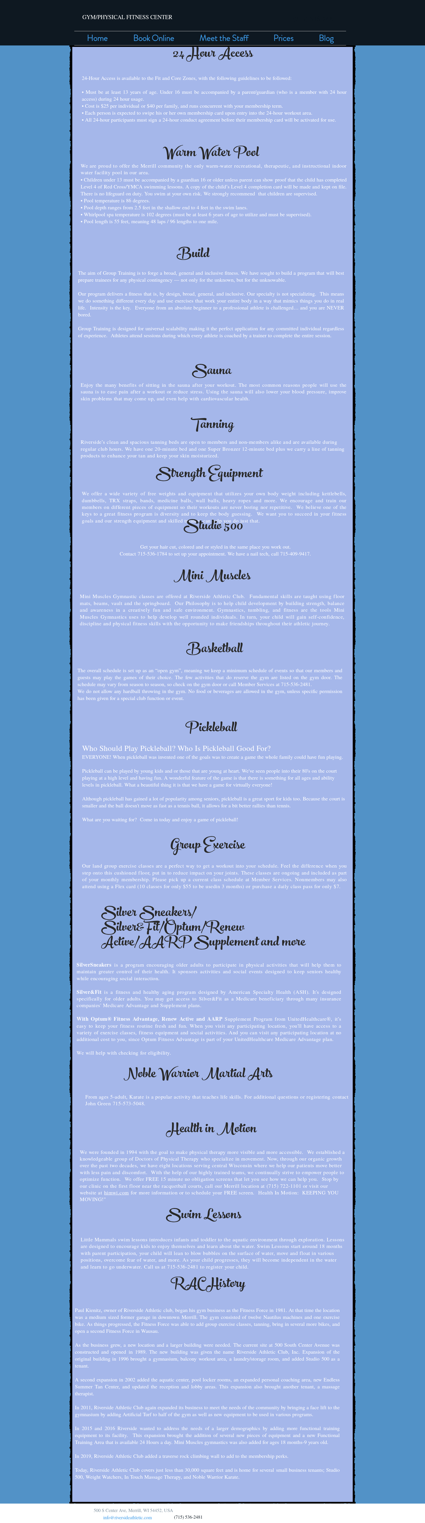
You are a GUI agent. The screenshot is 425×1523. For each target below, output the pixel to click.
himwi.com (116, 1192)
